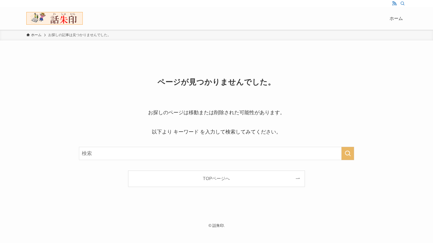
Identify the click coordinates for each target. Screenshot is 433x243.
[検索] (402, 3)
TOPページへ (216, 178)
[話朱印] (54, 18)
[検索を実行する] (347, 153)
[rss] (394, 3)
